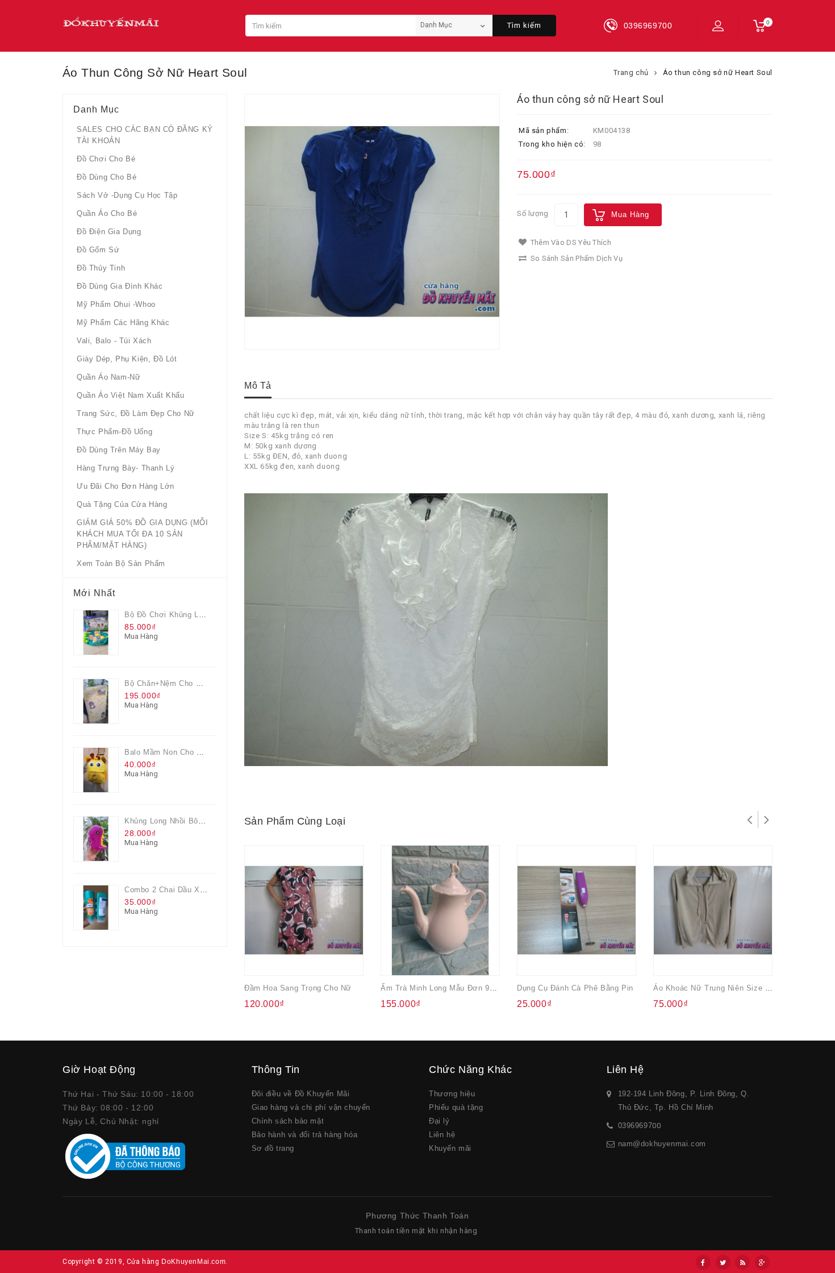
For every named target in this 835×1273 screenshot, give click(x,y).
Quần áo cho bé (107, 213)
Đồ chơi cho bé (106, 159)
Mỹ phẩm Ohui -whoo (116, 304)
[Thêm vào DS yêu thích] (285, 959)
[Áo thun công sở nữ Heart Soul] (372, 222)
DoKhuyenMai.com (193, 1262)
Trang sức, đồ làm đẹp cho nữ (136, 413)
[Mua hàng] (263, 959)
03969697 (635, 1125)
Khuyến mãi (450, 1148)
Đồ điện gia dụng (109, 231)
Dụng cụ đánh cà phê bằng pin (575, 988)
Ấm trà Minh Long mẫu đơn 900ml (444, 988)
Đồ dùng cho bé (106, 177)
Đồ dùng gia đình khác (120, 286)
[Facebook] (703, 1262)
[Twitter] (723, 1262)
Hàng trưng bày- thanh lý (125, 468)
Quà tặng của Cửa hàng (122, 504)
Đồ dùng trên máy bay (119, 450)
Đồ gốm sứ (98, 250)
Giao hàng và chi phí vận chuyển (311, 1107)
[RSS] (742, 1262)
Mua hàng (630, 214)
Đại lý (439, 1121)
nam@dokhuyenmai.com (662, 1143)
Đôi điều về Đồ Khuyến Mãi (301, 1093)
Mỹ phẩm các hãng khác (123, 322)
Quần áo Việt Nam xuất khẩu (131, 395)
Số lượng (533, 213)
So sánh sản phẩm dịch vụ (575, 258)
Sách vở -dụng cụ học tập (127, 195)
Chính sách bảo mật (288, 1121)
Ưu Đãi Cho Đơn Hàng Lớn (125, 486)
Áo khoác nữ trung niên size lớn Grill (724, 988)
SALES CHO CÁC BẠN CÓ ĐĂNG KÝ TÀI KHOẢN (145, 135)
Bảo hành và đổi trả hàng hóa (305, 1134)
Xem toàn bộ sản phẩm (121, 563)
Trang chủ (631, 72)
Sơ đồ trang (273, 1148)
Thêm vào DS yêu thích (569, 242)
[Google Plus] (762, 1262)
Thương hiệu (452, 1093)
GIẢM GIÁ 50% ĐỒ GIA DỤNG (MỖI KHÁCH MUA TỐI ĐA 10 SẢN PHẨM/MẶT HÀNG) (142, 534)
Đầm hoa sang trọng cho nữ (298, 988)
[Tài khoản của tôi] (718, 25)
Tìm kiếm (524, 25)
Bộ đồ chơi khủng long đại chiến (186, 614)
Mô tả (258, 385)
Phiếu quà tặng (456, 1107)
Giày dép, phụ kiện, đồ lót (127, 359)
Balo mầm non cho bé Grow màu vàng (195, 752)
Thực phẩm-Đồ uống (114, 431)
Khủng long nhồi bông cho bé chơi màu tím (207, 821)
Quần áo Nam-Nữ (108, 377)
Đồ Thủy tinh (101, 268)
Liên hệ (442, 1134)
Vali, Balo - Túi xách (114, 340)
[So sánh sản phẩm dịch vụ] (308, 959)
